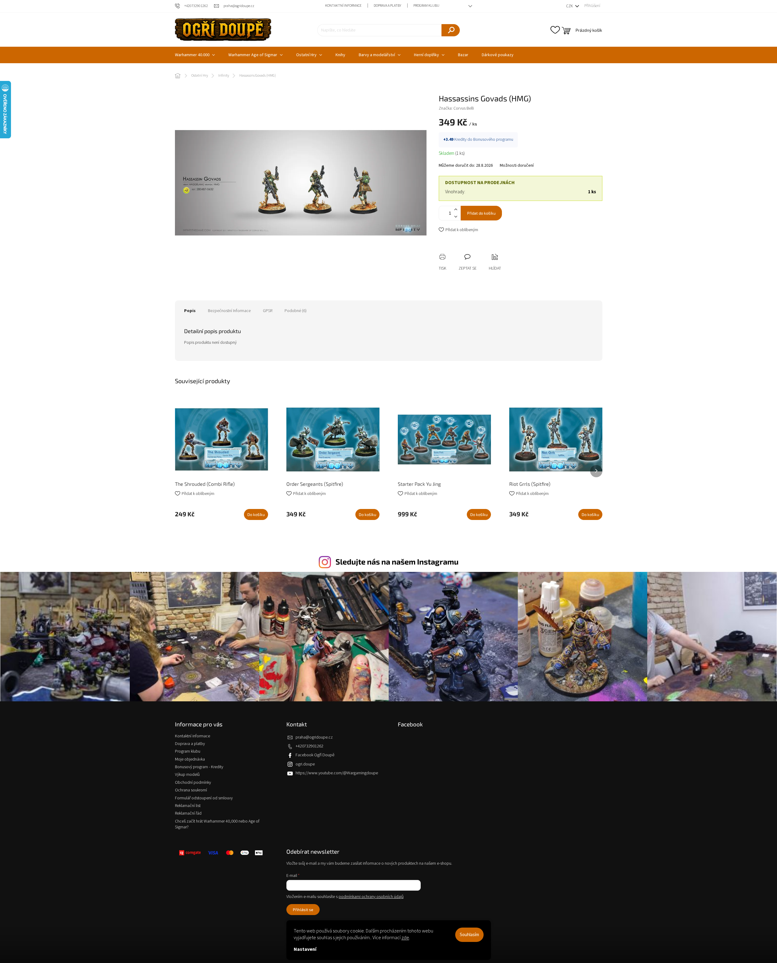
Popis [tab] (190, 311)
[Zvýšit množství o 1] (456, 209)
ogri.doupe (305, 764)
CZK (570, 6)
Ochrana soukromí (191, 790)
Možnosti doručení (517, 166)
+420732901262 (309, 746)
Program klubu (426, 5)
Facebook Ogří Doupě (315, 755)
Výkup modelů (187, 775)
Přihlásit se (303, 909)
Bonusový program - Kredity (199, 767)
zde (405, 937)
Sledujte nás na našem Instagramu (397, 561)
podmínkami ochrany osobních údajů (371, 897)
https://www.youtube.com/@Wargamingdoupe (337, 773)
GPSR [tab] (267, 311)
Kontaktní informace (343, 5)
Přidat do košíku (481, 213)
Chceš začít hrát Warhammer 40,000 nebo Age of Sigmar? (217, 824)
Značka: (456, 108)
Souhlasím (469, 935)
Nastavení (305, 949)
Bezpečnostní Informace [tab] (229, 311)
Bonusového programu (493, 139)
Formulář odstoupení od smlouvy (204, 798)
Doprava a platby (387, 5)
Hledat (450, 30)
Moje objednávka (190, 759)
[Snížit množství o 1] (456, 216)
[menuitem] (195, 55)
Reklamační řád (188, 813)
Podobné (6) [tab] (296, 311)
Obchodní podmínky (193, 782)
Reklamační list (188, 806)
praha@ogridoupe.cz (314, 737)
